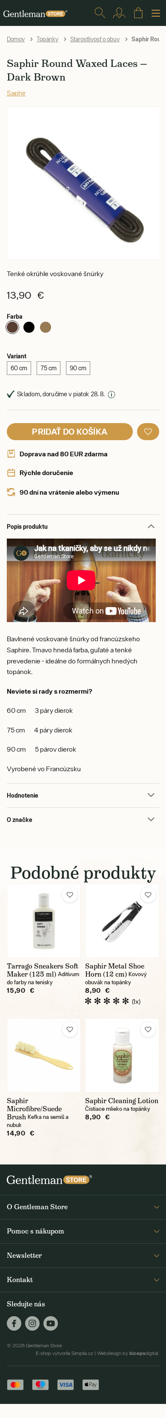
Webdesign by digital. (128, 1353)
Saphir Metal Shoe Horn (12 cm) (114, 970)
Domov (16, 39)
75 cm (48, 368)
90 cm (78, 368)
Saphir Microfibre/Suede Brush (34, 1108)
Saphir (16, 93)
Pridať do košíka (69, 431)
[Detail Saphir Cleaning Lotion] (122, 1055)
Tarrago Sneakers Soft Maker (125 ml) (42, 970)
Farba (15, 316)
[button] (148, 431)
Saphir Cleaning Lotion (121, 1100)
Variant (16, 356)
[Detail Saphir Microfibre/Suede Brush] (44, 1055)
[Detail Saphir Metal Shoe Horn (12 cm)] (122, 921)
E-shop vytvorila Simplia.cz (64, 1353)
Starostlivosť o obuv (95, 39)
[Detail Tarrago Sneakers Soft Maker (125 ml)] (44, 921)
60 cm (19, 368)
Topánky (47, 39)
